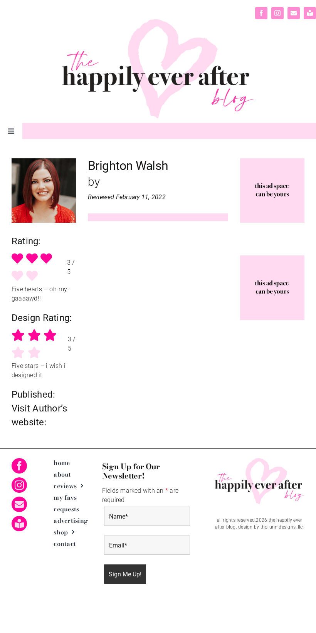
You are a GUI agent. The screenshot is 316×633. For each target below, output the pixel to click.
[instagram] (277, 13)
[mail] (293, 13)
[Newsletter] (310, 13)
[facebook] (261, 13)
